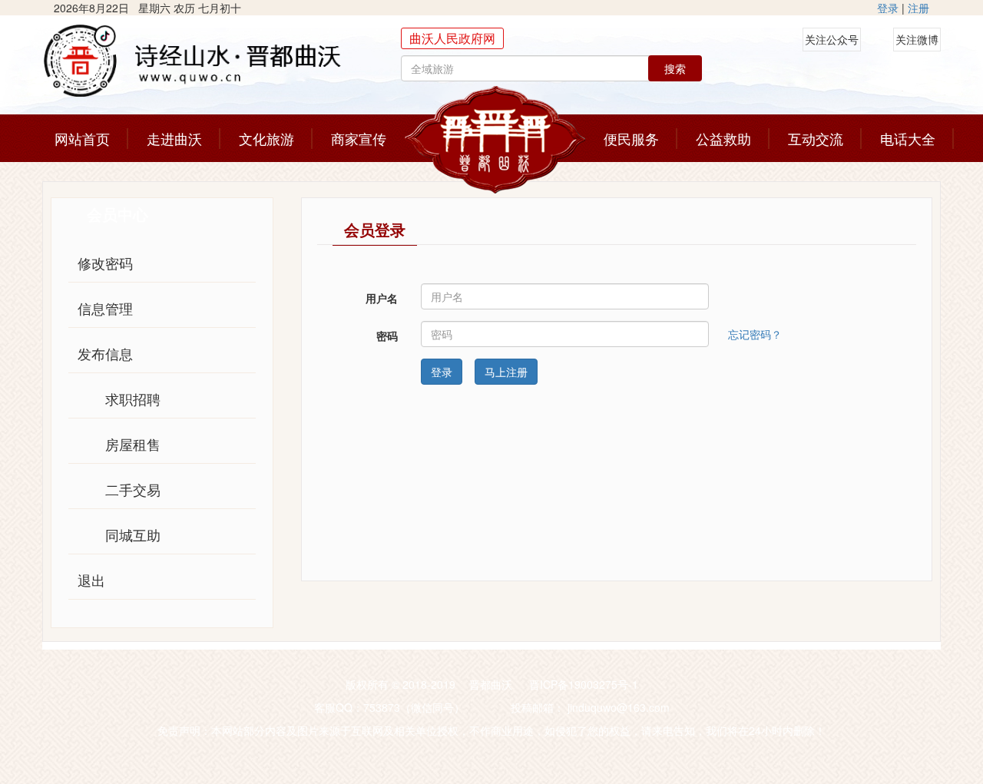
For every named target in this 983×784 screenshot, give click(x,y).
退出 (91, 580)
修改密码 (105, 263)
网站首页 (82, 138)
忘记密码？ (755, 332)
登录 (888, 7)
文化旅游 (266, 138)
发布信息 (105, 353)
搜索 (675, 68)
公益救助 (723, 138)
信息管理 (105, 308)
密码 (387, 335)
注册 (918, 7)
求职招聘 (133, 399)
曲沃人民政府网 (452, 38)
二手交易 (133, 489)
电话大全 (907, 138)
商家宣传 (358, 138)
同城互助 (133, 534)
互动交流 (815, 138)
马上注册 (506, 371)
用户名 (382, 298)
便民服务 (631, 138)
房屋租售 (133, 444)
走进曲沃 (174, 138)
